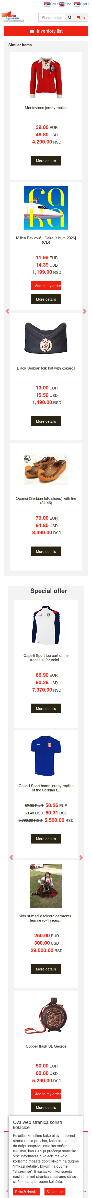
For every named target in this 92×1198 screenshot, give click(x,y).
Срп (83, 3)
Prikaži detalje (26, 1191)
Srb (53, 3)
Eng (68, 3)
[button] (5, 308)
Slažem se (55, 1191)
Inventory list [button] (50, 30)
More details (46, 160)
